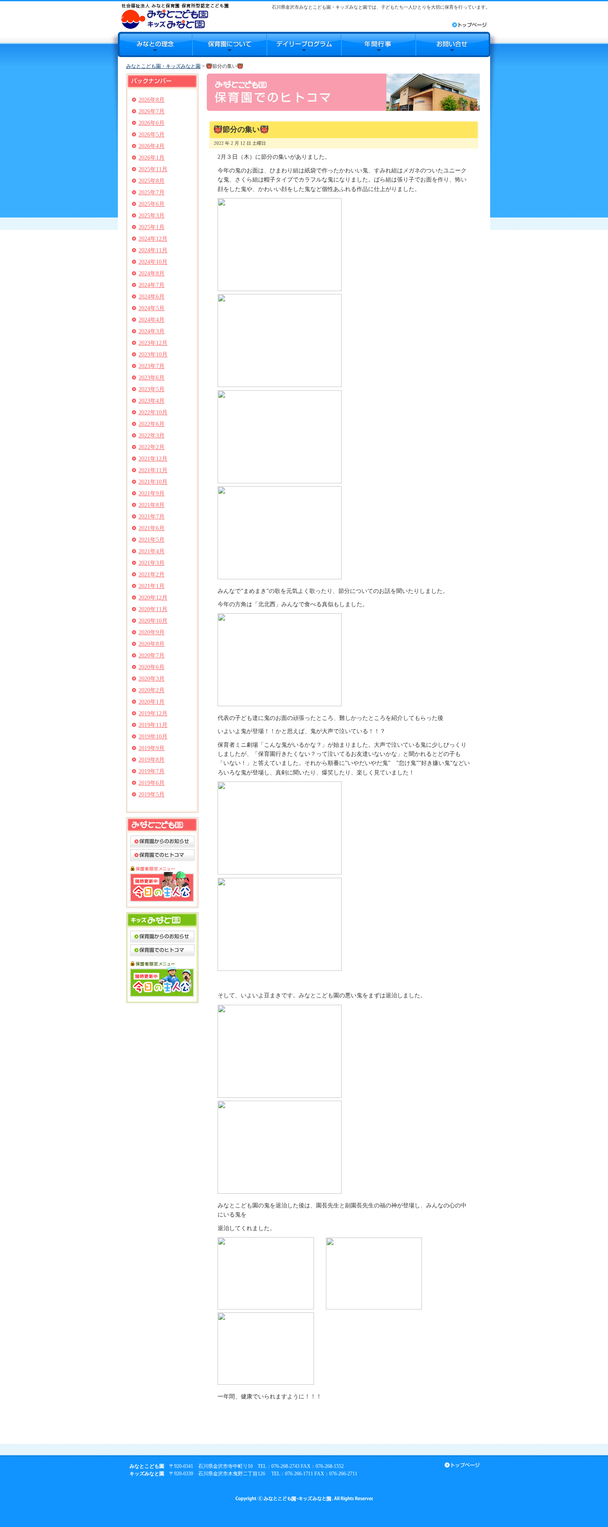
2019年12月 (153, 713)
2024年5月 (152, 308)
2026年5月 (152, 134)
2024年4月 (152, 320)
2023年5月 (152, 389)
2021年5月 (152, 540)
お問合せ (453, 44)
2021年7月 (152, 517)
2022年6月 (152, 424)
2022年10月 (153, 412)
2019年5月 (152, 794)
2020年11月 (153, 609)
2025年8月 (152, 181)
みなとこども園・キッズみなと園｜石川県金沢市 (175, 16)
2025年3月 (152, 216)
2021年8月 (152, 505)
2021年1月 (152, 586)
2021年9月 (152, 493)
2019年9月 (152, 748)
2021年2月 (152, 574)
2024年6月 (152, 297)
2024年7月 (152, 285)
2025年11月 (153, 169)
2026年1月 (152, 158)
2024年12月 (153, 239)
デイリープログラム (304, 44)
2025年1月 (152, 227)
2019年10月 (153, 737)
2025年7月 (152, 192)
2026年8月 (152, 100)
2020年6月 (152, 667)
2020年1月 (152, 702)
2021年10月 (153, 482)
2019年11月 (153, 725)
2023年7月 (152, 366)
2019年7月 (152, 771)
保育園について (229, 44)
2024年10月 (153, 262)
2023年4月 (152, 401)
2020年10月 (153, 621)
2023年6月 (152, 378)
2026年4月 (152, 146)
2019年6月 (152, 783)
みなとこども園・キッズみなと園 (163, 66)
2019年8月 (152, 760)
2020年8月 (152, 644)
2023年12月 (153, 343)
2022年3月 (152, 436)
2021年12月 (153, 459)
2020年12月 (153, 598)
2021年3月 (152, 563)
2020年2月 (152, 690)
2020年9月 (152, 632)
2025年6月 (152, 204)
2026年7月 (152, 111)
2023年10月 (153, 354)
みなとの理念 (155, 44)
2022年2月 (152, 447)
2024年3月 (152, 331)
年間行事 (378, 44)
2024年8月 (152, 273)
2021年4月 (152, 551)
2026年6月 (152, 123)
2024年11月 (153, 250)
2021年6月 (152, 528)
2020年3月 (152, 679)
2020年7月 (152, 655)
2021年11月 (153, 470)
